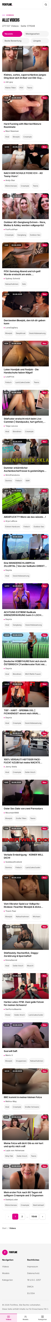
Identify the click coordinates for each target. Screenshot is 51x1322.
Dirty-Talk (9, 1156)
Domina (8, 480)
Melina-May (11, 1101)
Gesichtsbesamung (37, 333)
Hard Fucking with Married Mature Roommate (22, 125)
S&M (28, 480)
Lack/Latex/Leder (22, 382)
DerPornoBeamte (13, 1009)
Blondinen (17, 431)
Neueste (9, 34)
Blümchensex (11, 186)
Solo (24, 284)
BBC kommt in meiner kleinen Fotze (23, 1097)
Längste (37, 40)
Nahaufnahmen (11, 284)
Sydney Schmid (12, 278)
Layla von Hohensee (14, 1150)
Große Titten (21, 818)
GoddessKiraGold (13, 862)
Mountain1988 (12, 813)
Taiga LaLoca (11, 426)
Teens (29, 88)
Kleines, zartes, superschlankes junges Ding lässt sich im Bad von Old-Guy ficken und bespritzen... (25, 76)
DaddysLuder (11, 1199)
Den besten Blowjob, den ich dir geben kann (24, 322)
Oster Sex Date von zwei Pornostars (23, 808)
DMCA (30, 1286)
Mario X (9, 1055)
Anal (7, 137)
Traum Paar (10, 911)
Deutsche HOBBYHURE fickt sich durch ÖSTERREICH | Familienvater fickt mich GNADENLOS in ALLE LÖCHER (25, 663)
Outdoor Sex (35, 235)
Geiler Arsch (30, 772)
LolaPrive (9, 377)
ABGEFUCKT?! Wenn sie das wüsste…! (25, 517)
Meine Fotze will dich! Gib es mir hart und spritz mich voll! (23, 1145)
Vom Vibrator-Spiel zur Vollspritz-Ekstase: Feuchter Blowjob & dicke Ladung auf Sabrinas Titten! (22, 905)
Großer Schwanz (32, 1107)
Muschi (30, 966)
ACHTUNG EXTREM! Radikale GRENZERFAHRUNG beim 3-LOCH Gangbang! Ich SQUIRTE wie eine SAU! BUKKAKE (25, 614)
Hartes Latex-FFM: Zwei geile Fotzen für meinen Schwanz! (24, 1003)
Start (4, 1228)
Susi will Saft (10, 1051)
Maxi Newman (12, 131)
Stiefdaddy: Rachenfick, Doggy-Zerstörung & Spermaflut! (21, 954)
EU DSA (31, 1293)
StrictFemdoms (12, 475)
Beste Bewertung (13, 40)
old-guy (9, 82)
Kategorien (42, 1319)
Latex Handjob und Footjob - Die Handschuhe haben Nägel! (21, 371)
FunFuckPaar (11, 229)
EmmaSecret (11, 960)
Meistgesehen (33, 34)
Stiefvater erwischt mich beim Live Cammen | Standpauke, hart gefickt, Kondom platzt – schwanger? (23, 420)
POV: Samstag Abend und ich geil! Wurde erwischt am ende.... (22, 273)
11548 (34, 1216)
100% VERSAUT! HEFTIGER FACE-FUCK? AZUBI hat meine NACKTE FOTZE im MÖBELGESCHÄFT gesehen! (25, 761)
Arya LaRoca (11, 521)
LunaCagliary (11, 327)
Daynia (8, 570)
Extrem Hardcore (12, 526)
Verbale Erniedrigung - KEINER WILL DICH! (23, 856)
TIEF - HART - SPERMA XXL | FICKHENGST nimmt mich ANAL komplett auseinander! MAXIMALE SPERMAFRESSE (22, 712)
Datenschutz (33, 1273)
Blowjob (16, 137)
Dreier (7, 1015)
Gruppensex (21, 1061)
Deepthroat (20, 333)
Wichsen (36, 916)
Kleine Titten (10, 88)
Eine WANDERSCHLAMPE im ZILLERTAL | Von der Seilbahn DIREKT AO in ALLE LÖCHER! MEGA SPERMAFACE (24, 565)
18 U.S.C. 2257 (34, 1280)
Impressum (32, 1266)
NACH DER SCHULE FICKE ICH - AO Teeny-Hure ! (23, 175)
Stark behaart (38, 1205)
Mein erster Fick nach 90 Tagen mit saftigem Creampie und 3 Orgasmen (23, 1194)
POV (21, 88)
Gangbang (21, 235)
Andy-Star (10, 180)
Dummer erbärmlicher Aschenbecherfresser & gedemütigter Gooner (24, 469)
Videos (8, 1319)
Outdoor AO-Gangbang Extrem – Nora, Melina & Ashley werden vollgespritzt (25, 224)
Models (25, 1319)
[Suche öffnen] (46, 4)
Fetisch (8, 382)
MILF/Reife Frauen (33, 674)
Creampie (27, 137)
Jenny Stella (11, 766)
